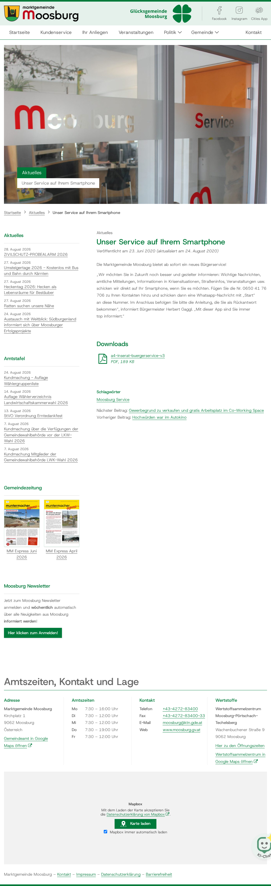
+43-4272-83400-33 (184, 715)
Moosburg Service (113, 399)
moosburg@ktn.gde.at (182, 722)
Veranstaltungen (136, 32)
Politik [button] (170, 32)
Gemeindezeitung (23, 488)
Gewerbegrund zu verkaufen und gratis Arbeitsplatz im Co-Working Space (196, 410)
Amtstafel (14, 358)
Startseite (19, 32)
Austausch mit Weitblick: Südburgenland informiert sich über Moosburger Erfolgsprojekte (40, 325)
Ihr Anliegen (95, 32)
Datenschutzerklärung (121, 874)
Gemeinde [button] (202, 32)
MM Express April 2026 (61, 554)
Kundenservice (56, 32)
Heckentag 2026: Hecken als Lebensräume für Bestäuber (30, 290)
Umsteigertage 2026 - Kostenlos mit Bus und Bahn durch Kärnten (41, 270)
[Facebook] (219, 10)
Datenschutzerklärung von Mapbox (138, 814)
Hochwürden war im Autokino (159, 417)
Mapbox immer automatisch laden (138, 832)
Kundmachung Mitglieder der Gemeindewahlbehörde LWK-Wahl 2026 (41, 457)
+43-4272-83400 (180, 709)
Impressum (86, 874)
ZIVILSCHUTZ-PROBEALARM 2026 (36, 254)
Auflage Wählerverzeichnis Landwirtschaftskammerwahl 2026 (36, 399)
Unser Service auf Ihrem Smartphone (86, 212)
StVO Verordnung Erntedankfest (33, 415)
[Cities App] (259, 10)
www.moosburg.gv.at (181, 729)
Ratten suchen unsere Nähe (29, 305)
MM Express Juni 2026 (22, 554)
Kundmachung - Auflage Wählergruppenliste (26, 380)
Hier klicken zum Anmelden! (33, 633)
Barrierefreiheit (159, 874)
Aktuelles (37, 212)
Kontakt (254, 32)
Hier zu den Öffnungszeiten (240, 745)
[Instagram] (239, 10)
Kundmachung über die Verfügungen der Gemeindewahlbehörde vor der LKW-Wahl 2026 (41, 435)
